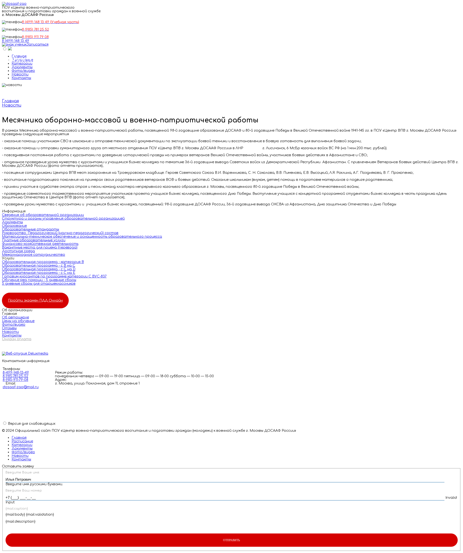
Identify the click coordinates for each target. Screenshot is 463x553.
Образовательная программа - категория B (43, 262)
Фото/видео (23, 71)
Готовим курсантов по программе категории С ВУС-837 (54, 276)
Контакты (21, 78)
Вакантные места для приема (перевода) (39, 247)
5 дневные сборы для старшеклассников (38, 283)
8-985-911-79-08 (15, 380)
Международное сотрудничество (33, 254)
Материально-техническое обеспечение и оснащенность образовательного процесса (82, 236)
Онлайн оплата (16, 339)
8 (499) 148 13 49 (15, 41)
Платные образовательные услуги (33, 240)
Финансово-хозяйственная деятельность (40, 244)
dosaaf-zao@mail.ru (21, 387)
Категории (22, 445)
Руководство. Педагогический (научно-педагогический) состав (60, 233)
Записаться (37, 44)
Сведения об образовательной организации (43, 215)
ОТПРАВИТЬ (231, 540)
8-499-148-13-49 (16, 372)
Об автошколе (15, 317)
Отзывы (9, 328)
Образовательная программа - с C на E (38, 273)
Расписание (22, 441)
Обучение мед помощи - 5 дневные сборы (39, 280)
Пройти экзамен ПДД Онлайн (35, 300)
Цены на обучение (18, 321)
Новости (20, 74)
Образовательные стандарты (30, 229)
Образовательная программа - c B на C (38, 265)
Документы (22, 67)
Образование (14, 226)
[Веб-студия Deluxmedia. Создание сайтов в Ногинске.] (231, 354)
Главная (19, 437)
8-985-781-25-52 (15, 376)
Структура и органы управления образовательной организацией (63, 218)
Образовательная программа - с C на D (38, 269)
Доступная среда (18, 251)
